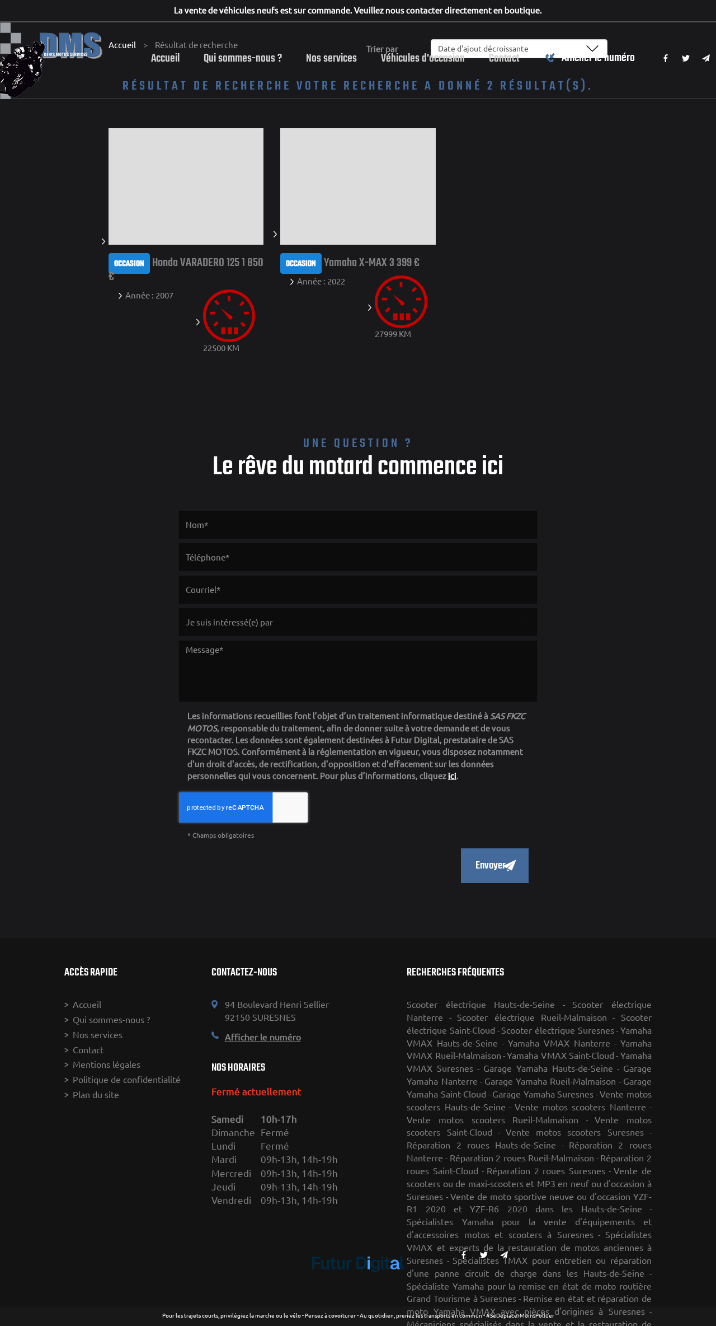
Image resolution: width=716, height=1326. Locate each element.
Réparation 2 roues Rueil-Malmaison (522, 1158)
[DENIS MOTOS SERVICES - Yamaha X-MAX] (357, 185)
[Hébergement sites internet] (358, 1283)
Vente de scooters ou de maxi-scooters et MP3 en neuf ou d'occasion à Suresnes (529, 1184)
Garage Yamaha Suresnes (542, 1094)
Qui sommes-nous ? (243, 58)
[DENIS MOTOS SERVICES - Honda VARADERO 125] (186, 185)
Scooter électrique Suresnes (557, 1030)
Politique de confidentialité (127, 1080)
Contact (504, 58)
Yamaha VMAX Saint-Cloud (560, 1055)
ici (452, 776)
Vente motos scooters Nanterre (580, 1107)
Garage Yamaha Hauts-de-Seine (548, 1068)
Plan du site (96, 1095)
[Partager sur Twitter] (686, 58)
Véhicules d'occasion (423, 58)
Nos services (331, 58)
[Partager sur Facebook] (666, 58)
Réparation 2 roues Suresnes (546, 1171)
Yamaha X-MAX (355, 262)
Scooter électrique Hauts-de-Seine (481, 1005)
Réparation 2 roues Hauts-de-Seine (481, 1145)
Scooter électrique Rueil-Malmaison (532, 1017)
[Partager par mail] (706, 58)
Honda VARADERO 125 (195, 262)
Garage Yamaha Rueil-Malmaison (550, 1081)
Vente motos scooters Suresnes (575, 1132)
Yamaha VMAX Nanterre (559, 1043)
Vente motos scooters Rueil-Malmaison (492, 1120)
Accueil (165, 58)
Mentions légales (106, 1064)
